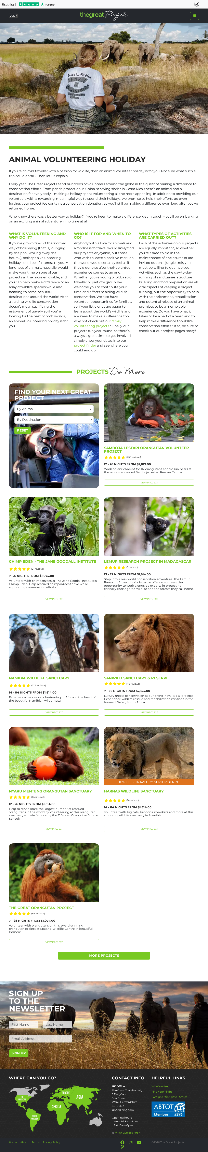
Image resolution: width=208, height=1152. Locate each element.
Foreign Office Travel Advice (169, 1096)
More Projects (104, 956)
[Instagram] (130, 1142)
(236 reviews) (133, 457)
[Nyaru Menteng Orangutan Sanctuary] (54, 756)
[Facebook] (122, 1142)
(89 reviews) (38, 913)
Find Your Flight (162, 1091)
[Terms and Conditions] (168, 1109)
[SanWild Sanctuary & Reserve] (149, 643)
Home (13, 1142)
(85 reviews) (38, 797)
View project (149, 482)
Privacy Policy (51, 1142)
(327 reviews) (38, 685)
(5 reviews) (132, 567)
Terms (36, 1142)
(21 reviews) (37, 568)
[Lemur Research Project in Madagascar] (149, 526)
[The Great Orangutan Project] (54, 872)
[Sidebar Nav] (194, 16)
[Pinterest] (122, 1146)
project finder (85, 345)
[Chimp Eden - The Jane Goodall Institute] (54, 526)
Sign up (19, 1053)
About (24, 1142)
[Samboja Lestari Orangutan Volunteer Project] (149, 412)
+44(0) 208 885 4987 (127, 1132)
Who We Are (160, 1086)
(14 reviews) (132, 800)
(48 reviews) (133, 683)
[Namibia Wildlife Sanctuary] (54, 643)
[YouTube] (139, 1142)
